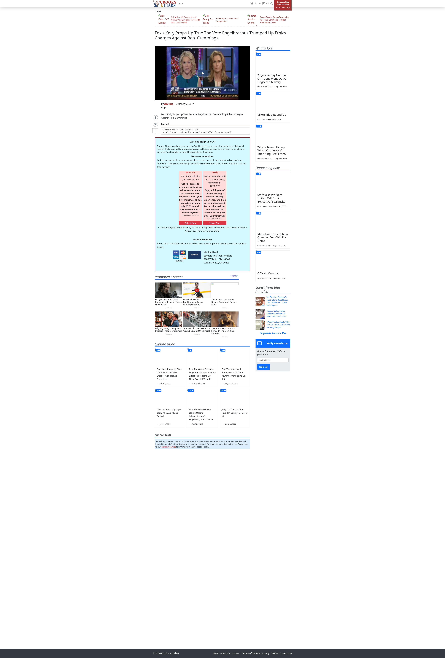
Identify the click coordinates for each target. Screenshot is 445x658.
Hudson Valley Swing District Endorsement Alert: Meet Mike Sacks (276, 314)
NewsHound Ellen (264, 86)
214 (189, 390)
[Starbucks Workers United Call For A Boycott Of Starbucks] (273, 181)
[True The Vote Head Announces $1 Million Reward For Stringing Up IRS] (235, 357)
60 (157, 350)
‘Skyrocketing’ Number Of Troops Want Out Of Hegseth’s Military (272, 78)
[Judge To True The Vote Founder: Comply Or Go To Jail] (235, 397)
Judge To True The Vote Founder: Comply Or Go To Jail (235, 413)
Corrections (286, 653)
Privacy (265, 653)
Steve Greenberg (264, 278)
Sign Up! (263, 367)
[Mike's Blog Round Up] (273, 101)
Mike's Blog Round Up (271, 114)
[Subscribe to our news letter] (267, 3)
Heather (168, 103)
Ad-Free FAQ (191, 231)
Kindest (179, 260)
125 (157, 390)
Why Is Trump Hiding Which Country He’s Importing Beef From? (271, 150)
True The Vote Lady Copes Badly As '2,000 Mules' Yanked (169, 413)
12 (258, 213)
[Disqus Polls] (202, 481)
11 (258, 174)
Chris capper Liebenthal (266, 206)
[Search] (271, 3)
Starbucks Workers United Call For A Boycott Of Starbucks (271, 198)
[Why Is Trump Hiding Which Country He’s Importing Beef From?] (273, 134)
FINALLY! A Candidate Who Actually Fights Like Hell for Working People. (278, 325)
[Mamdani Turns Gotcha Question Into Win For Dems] (273, 221)
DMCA (274, 653)
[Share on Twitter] (155, 124)
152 (258, 126)
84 (222, 350)
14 (258, 93)
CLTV (180, 3)
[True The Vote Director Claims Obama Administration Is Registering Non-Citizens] (202, 397)
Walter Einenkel (263, 245)
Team (216, 653)
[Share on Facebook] (155, 117)
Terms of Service (168, 447)
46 (258, 252)
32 (258, 54)
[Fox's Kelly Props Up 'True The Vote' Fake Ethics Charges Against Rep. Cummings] (170, 357)
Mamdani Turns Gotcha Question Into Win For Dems (272, 237)
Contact (236, 653)
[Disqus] (202, 542)
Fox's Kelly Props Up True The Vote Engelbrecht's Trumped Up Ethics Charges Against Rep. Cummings (220, 35)
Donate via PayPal (194, 254)
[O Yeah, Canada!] (273, 260)
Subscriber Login (283, 7)
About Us (225, 653)
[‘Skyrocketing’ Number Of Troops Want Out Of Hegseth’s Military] (273, 62)
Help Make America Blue (273, 333)
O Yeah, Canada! (267, 273)
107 (222, 390)
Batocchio (261, 119)
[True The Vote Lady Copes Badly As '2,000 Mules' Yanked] (170, 397)
